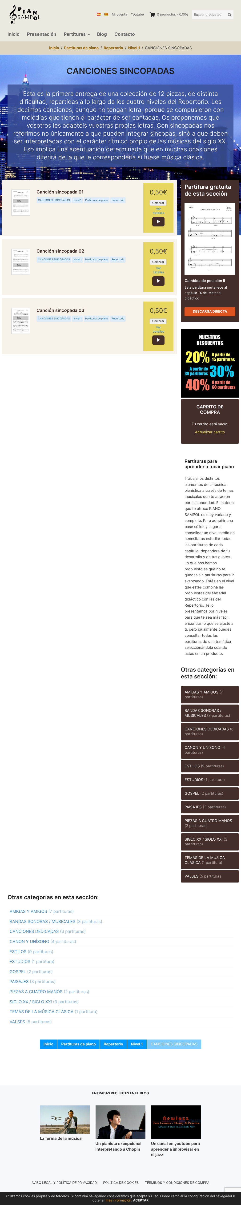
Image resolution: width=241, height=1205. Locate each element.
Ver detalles (158, 211)
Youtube (137, 14)
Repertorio (118, 200)
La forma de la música (61, 1138)
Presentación (41, 34)
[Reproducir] (158, 221)
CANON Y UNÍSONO (205, 750)
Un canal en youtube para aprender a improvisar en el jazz (175, 1149)
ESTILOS (204, 766)
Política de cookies (121, 1183)
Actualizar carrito (210, 432)
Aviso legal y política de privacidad (64, 1183)
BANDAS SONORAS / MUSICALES (207, 713)
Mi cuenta (119, 14)
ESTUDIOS (205, 780)
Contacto (124, 34)
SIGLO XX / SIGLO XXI (206, 841)
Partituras (75, 34)
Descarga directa (210, 312)
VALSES (204, 876)
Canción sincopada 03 (60, 310)
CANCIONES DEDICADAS (209, 731)
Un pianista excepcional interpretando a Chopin (118, 1146)
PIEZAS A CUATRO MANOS (208, 823)
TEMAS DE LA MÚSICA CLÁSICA (205, 860)
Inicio (14, 34)
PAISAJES (205, 807)
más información (118, 1200)
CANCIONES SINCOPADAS (54, 200)
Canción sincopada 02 (60, 251)
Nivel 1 (77, 200)
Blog (102, 34)
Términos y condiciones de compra (177, 1183)
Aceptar (141, 1200)
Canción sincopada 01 (60, 192)
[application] (158, 221)
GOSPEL (204, 793)
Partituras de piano (96, 200)
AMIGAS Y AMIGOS (204, 694)
